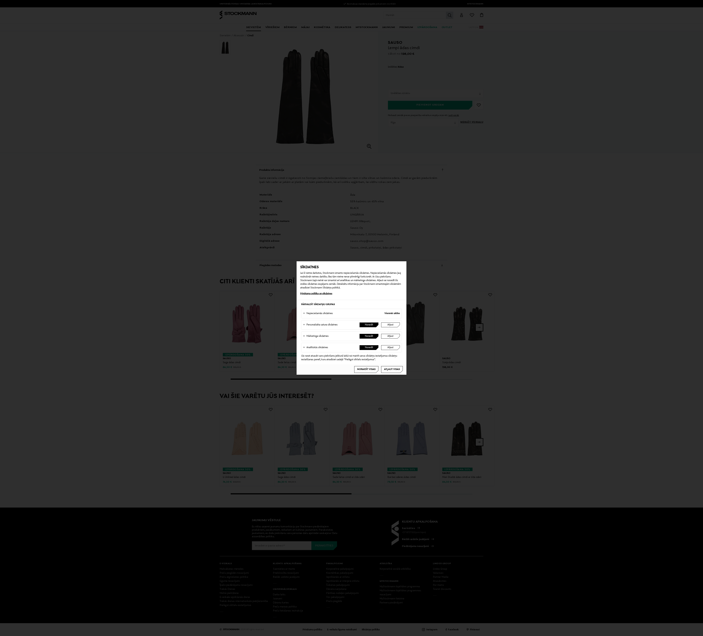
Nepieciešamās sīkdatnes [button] (318, 313)
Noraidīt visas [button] (366, 369)
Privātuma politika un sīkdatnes (316, 293)
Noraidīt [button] (369, 325)
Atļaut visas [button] (392, 369)
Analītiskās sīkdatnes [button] (315, 347)
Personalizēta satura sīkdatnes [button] (320, 325)
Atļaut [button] (390, 325)
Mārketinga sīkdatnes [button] (316, 336)
